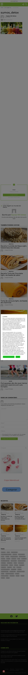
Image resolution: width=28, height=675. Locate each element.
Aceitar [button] (17, 356)
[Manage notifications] (4, 671)
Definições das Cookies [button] (9, 356)
